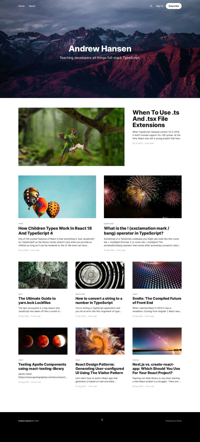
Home (21, 6)
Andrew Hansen (25, 421)
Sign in (159, 6)
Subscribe (174, 6)
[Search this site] (151, 6)
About (32, 6)
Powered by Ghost (174, 421)
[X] (102, 420)
